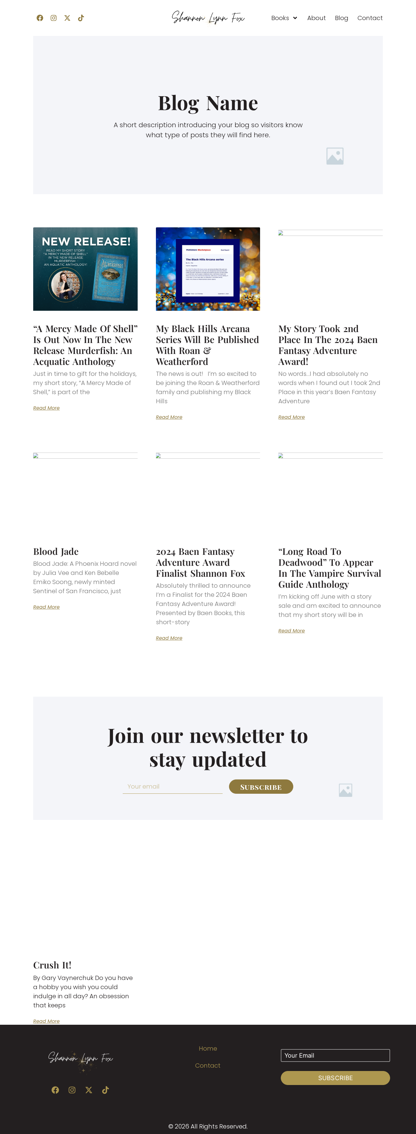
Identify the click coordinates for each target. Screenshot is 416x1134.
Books (280, 18)
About (316, 18)
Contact (370, 18)
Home (208, 1048)
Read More (46, 408)
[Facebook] (40, 18)
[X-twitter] (67, 18)
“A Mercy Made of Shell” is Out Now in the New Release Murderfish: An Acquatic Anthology (85, 344)
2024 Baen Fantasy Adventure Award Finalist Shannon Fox (200, 562)
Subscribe (335, 1078)
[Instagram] (53, 18)
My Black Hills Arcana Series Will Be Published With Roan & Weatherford (207, 344)
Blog (341, 18)
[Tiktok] (81, 18)
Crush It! (52, 965)
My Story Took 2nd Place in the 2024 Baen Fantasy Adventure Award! (328, 344)
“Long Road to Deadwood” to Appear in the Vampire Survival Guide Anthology (329, 567)
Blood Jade (56, 551)
